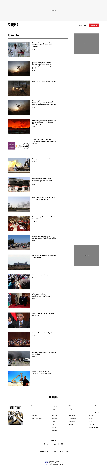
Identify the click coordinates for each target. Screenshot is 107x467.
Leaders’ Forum (34, 412)
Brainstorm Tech (71, 415)
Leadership (54, 427)
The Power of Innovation (73, 412)
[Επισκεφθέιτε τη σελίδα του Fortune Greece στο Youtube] (55, 444)
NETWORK (46, 25)
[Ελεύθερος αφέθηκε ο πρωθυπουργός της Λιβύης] (19, 300)
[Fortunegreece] (13, 26)
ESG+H (69, 405)
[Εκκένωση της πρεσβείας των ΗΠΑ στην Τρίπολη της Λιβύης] (19, 204)
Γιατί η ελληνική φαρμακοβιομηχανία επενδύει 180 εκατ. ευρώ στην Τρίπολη (44, 45)
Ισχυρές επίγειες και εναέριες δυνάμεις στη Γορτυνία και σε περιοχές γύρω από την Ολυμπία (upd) (42, 65)
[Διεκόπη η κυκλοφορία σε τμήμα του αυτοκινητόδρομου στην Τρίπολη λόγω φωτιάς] (19, 126)
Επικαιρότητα (55, 405)
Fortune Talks (34, 415)
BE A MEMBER (54, 25)
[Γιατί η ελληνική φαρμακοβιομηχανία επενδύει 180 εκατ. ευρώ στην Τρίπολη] (19, 49)
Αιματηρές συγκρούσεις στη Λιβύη (43, 275)
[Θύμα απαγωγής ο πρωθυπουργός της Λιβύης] (19, 320)
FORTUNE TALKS (24, 25)
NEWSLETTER (94, 25)
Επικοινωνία (91, 415)
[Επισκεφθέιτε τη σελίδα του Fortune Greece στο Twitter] (47, 444)
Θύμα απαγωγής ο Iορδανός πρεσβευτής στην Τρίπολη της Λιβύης (44, 237)
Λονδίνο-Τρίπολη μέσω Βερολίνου (43, 333)
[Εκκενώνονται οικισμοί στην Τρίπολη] (19, 88)
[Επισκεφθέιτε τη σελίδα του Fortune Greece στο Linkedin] (51, 444)
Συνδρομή (91, 421)
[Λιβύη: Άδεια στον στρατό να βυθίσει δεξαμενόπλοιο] (19, 262)
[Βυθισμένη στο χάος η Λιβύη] (19, 165)
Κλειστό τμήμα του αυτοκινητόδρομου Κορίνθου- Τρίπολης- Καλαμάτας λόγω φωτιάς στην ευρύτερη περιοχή (44, 103)
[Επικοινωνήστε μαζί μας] (62, 444)
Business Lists (34, 409)
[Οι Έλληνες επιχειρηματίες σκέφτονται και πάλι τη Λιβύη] (19, 378)
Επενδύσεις (54, 418)
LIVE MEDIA (39, 25)
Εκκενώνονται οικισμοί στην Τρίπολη (44, 81)
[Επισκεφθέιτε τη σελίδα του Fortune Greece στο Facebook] (44, 444)
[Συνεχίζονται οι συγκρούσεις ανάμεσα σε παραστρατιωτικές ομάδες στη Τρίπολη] (19, 184)
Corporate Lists (34, 405)
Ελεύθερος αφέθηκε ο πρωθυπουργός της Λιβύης (41, 295)
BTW (67, 451)
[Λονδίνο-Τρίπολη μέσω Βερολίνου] (19, 339)
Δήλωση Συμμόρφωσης (94, 412)
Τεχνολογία (54, 415)
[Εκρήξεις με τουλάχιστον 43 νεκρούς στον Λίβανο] (19, 358)
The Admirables (63, 25)
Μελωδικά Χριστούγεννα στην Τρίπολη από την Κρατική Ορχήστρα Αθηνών (44, 141)
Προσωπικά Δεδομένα (93, 427)
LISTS (31, 25)
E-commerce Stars (72, 418)
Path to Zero (70, 424)
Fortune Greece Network (36, 418)
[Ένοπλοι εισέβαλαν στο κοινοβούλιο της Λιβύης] (19, 223)
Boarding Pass (71, 409)
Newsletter (91, 418)
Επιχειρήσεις (55, 409)
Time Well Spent (71, 421)
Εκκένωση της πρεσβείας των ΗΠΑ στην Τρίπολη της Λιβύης (43, 198)
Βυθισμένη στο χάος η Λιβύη (41, 159)
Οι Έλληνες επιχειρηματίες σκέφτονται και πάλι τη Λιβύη (41, 372)
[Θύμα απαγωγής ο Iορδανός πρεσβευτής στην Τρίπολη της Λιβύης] (19, 242)
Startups (53, 421)
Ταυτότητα (91, 409)
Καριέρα (53, 424)
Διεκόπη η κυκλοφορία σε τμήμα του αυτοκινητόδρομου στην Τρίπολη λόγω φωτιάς (44, 122)
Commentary (54, 430)
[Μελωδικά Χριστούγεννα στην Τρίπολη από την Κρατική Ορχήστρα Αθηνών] (19, 146)
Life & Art (54, 412)
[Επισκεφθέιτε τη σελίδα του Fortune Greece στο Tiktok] (58, 444)
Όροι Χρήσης (92, 424)
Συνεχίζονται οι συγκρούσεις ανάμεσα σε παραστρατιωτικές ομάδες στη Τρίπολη (42, 180)
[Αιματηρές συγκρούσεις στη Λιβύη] (19, 281)
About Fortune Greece (93, 405)
